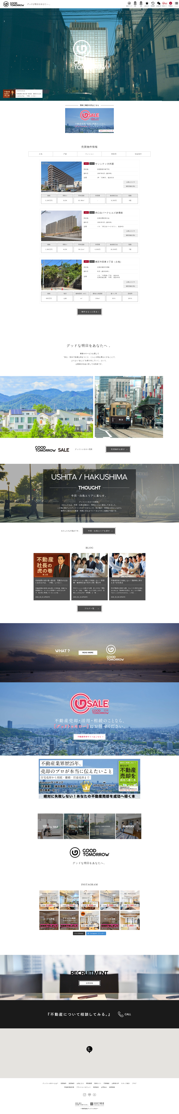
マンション (89, 154)
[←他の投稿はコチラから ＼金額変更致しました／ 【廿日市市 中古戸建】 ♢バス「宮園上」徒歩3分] (130, 920)
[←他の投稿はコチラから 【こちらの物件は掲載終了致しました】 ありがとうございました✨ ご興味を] (49, 920)
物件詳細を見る (130, 186)
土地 (40, 154)
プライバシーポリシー (83, 1087)
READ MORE (87, 652)
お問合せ (104, 1087)
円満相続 (171, 6)
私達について (129, 6)
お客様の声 (158, 6)
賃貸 (141, 6)
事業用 (113, 154)
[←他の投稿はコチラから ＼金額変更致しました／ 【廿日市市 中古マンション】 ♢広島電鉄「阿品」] (49, 900)
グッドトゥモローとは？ (50, 1083)
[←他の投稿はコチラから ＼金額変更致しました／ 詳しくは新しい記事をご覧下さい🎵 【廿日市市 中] (89, 920)
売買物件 (63, 1083)
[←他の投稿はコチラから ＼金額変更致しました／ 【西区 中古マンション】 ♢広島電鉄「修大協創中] (130, 900)
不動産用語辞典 (69, 1087)
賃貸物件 (71, 1083)
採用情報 (89, 983)
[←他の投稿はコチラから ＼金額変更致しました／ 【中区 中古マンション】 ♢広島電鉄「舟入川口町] (89, 900)
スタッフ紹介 (125, 1083)
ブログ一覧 (89, 608)
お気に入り (146, 6)
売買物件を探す (118, 449)
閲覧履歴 (153, 6)
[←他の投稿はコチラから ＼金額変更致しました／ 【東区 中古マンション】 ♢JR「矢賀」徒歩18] (69, 900)
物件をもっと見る (89, 312)
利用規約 (96, 1087)
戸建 (65, 154)
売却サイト (164, 6)
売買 (135, 6)
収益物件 (138, 154)
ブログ (134, 1083)
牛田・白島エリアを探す (99, 531)
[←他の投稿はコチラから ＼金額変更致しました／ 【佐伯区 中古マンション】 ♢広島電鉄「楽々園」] (109, 900)
